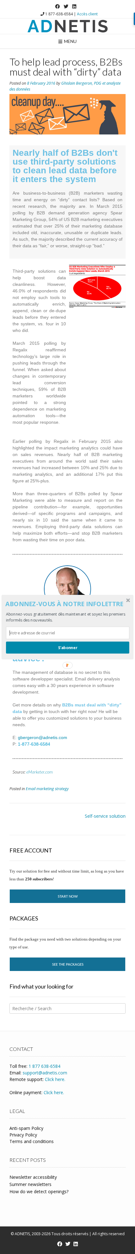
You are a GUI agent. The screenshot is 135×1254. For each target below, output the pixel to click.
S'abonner (67, 647)
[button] (67, 604)
